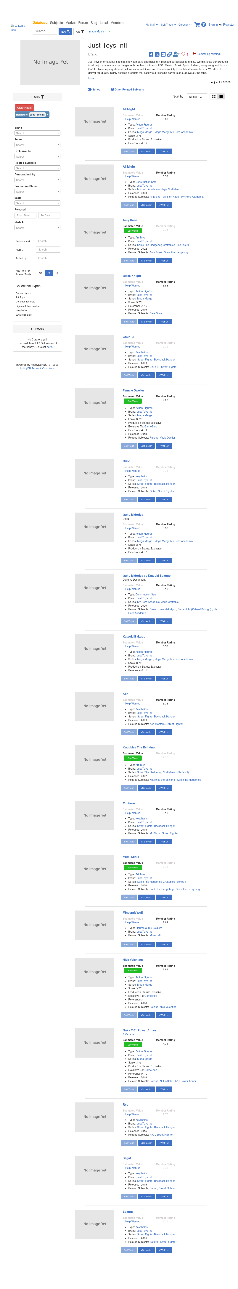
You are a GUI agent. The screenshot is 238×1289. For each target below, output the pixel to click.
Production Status (26, 186)
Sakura (128, 1211)
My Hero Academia (192, 196)
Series (18, 139)
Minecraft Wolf (133, 912)
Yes (40, 272)
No (56, 272)
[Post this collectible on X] (157, 54)
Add (78, 31)
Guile (126, 461)
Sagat (127, 1158)
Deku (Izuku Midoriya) (163, 609)
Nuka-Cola (166, 1081)
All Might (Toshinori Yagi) (164, 196)
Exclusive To (23, 151)
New (64, 31)
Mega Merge (145, 132)
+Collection (146, 151)
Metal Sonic (131, 857)
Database (40, 22)
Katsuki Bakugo (134, 636)
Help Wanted (132, 119)
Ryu (125, 1104)
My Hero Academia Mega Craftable (158, 189)
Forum (83, 22)
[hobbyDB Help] (203, 23)
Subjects (56, 22)
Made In (20, 222)
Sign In (213, 24)
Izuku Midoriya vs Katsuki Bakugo (147, 575)
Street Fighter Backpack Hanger (156, 359)
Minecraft (155, 935)
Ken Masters (157, 724)
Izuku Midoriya (133, 514)
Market (70, 22)
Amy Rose (130, 220)
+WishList (164, 151)
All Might (129, 109)
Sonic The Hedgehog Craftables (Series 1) (162, 881)
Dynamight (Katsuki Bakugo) (194, 609)
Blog (94, 22)
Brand (18, 127)
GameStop (150, 426)
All (49, 272)
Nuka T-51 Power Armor (139, 1030)
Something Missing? (209, 54)
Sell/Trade (167, 24)
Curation (183, 24)
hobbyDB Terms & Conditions (37, 368)
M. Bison (129, 803)
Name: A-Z (196, 96)
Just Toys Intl (144, 128)
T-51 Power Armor (185, 1081)
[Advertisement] (119, 9)
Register (228, 24)
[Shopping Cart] (197, 23)
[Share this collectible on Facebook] (151, 54)
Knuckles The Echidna (139, 747)
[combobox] (37, 133)
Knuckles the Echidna (162, 779)
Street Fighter (169, 367)
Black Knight (132, 276)
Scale (18, 198)
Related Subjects (25, 162)
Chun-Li (128, 337)
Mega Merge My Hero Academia (174, 132)
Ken (125, 694)
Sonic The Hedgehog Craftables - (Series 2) (163, 245)
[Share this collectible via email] (163, 54)
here (49, 347)
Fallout (154, 437)
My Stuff (151, 24)
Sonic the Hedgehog (176, 252)
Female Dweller (133, 390)
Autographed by (25, 174)
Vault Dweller (167, 437)
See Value (133, 230)
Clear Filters (24, 107)
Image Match (99, 31)
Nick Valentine (133, 959)
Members (117, 22)
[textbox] (37, 133)
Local (104, 22)
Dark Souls (156, 313)
